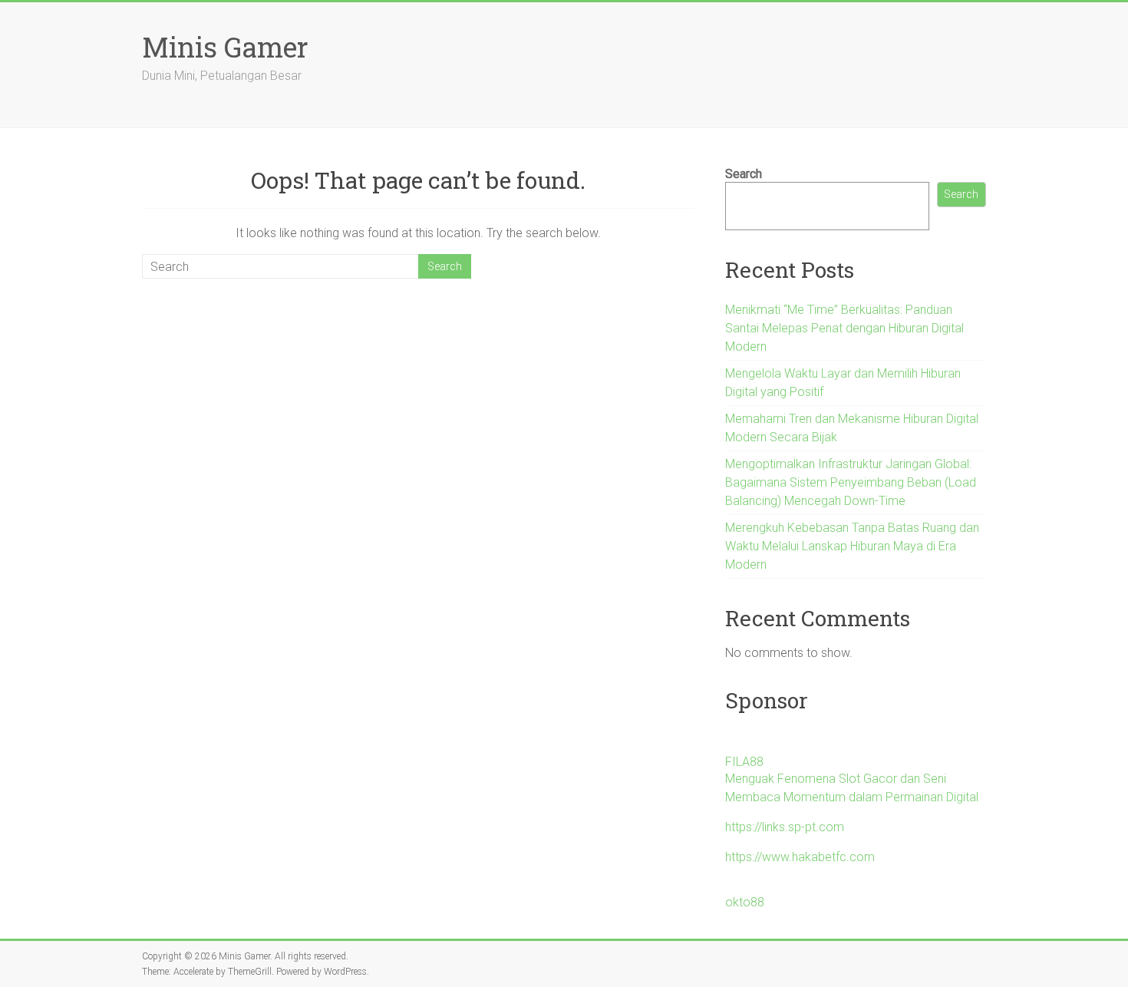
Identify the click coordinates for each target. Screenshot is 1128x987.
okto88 (744, 902)
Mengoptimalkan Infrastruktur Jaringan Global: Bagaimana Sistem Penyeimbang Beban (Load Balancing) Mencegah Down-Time (850, 482)
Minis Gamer (225, 46)
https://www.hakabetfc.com (800, 857)
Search (743, 174)
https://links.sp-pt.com (784, 827)
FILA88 (744, 761)
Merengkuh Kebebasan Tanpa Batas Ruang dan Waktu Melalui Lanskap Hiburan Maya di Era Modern (852, 546)
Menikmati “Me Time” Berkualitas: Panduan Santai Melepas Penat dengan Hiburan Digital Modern (844, 328)
